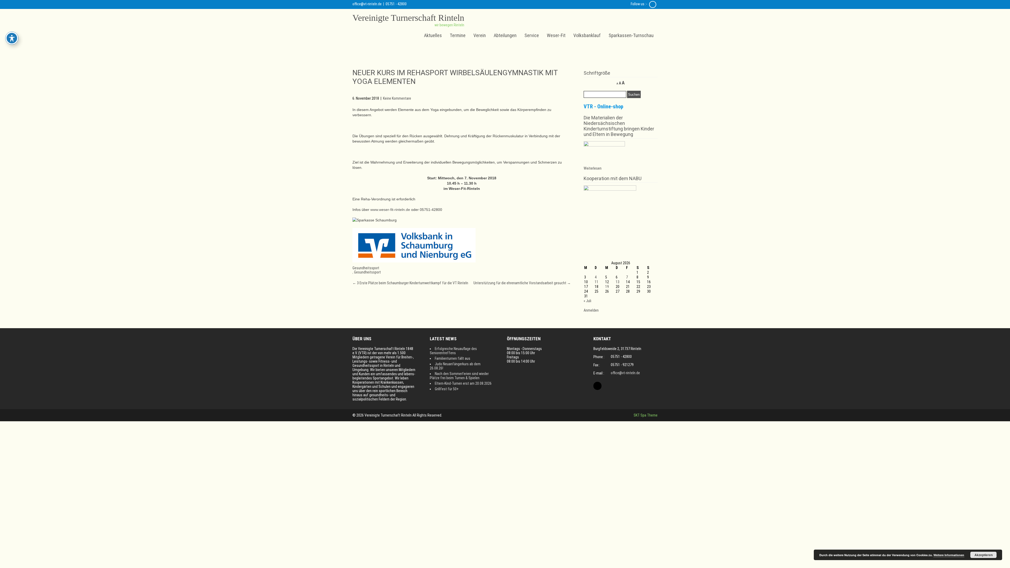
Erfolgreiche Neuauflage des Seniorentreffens (453, 351)
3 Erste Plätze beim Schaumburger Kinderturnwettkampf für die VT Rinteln (410, 283)
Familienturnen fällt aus (452, 358)
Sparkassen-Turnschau (631, 35)
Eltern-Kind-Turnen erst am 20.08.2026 (463, 383)
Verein (479, 35)
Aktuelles (433, 35)
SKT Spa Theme (646, 415)
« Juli (587, 301)
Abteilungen (505, 35)
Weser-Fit (556, 35)
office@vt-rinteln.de (367, 4)
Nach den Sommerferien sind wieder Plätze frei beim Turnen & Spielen (459, 376)
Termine (458, 35)
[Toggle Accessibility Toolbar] (12, 38)
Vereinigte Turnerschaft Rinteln (408, 18)
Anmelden (591, 310)
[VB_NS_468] (414, 261)
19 (607, 287)
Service (531, 35)
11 (596, 282)
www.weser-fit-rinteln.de (390, 209)
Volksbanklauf (587, 35)
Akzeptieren (983, 554)
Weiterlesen (593, 168)
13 (617, 282)
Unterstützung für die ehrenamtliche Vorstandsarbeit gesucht (522, 283)
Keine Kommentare (397, 98)
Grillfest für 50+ (447, 389)
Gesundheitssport (365, 268)
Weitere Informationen (948, 555)
